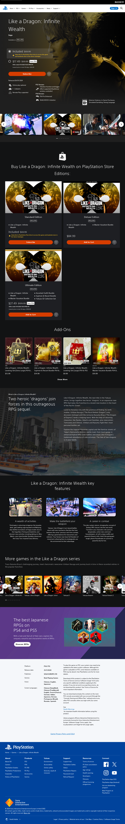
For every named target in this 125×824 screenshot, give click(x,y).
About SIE (8, 761)
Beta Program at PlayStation (107, 792)
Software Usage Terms (112, 819)
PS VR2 (27, 768)
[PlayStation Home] (5, 8)
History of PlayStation (12, 777)
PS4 (26, 765)
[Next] (121, 124)
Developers (86, 776)
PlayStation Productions (13, 771)
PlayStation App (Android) (110, 782)
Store (11, 8)
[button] (62, 124)
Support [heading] (66, 758)
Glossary (86, 779)
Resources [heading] (87, 758)
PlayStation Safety (69, 765)
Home (7, 752)
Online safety (48, 768)
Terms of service (88, 761)
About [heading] (7, 758)
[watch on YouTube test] (76, 132)
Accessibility (48, 765)
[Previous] (3, 124)
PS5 (17, 8)
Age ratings (86, 770)
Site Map (89, 819)
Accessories (40, 8)
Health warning (88, 773)
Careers (7, 765)
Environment (48, 761)
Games (23, 8)
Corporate (8, 774)
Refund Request (68, 777)
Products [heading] (28, 758)
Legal (55, 819)
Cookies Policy (98, 819)
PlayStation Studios (11, 768)
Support (55, 8)
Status (65, 768)
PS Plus (31, 8)
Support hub (67, 761)
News (48, 8)
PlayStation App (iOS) (109, 779)
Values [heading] (47, 758)
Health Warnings (68, 709)
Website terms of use (77, 819)
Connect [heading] (105, 758)
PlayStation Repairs (69, 771)
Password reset (68, 774)
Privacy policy (63, 819)
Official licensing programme (88, 783)
